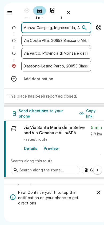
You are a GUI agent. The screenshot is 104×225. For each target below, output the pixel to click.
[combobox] (51, 27)
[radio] (26, 12)
